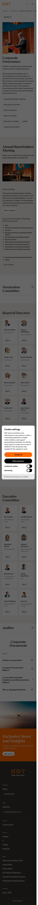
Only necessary (18, 461)
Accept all (18, 454)
